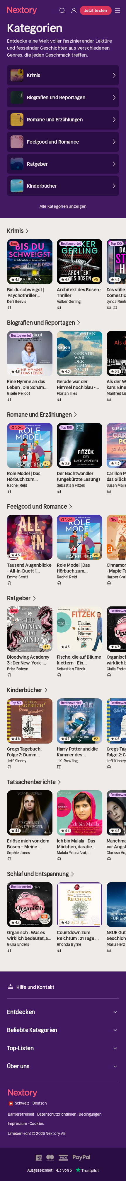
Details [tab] (63, 528)
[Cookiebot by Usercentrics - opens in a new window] (93, 513)
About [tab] (103, 528)
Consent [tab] (22, 528)
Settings (59, 644)
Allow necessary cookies (62, 663)
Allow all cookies (63, 625)
